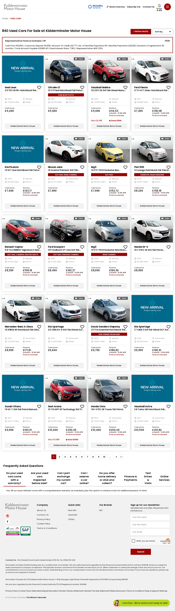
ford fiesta (141, 87)
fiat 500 (139, 167)
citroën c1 (54, 87)
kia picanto (11, 167)
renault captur (14, 246)
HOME (5, 18)
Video (80, 59)
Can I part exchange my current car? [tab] (64, 478)
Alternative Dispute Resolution (45, 591)
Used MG (72, 514)
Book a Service (117, 7)
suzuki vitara (13, 406)
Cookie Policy (43, 523)
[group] (23, 69)
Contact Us (148, 7)
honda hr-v (141, 246)
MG (101, 510)
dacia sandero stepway (105, 326)
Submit (140, 552)
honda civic (98, 406)
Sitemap (163, 591)
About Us (41, 510)
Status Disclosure (118, 591)
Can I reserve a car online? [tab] (84, 478)
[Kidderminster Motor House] (15, 7)
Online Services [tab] (164, 478)
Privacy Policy (43, 519)
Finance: (112, 108)
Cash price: (10, 108)
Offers (71, 519)
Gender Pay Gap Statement (96, 591)
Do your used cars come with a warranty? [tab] (14, 478)
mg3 (93, 167)
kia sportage (56, 326)
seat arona (55, 406)
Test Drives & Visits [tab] (148, 478)
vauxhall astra (143, 406)
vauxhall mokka (100, 87)
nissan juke (55, 167)
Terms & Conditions (47, 528)
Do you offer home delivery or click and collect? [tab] (107, 478)
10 (104, 457)
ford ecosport (56, 246)
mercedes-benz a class (19, 326)
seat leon (10, 87)
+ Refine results (140, 31)
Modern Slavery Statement (72, 591)
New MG (72, 510)
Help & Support (152, 591)
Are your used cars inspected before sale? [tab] (39, 478)
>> (121, 457)
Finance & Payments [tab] (130, 478)
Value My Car (134, 7)
